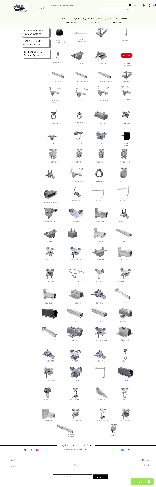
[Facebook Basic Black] (31, 450)
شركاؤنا (75, 464)
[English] (144, 5)
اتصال (13, 460)
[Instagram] (37, 450)
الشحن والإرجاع (144, 460)
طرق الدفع (144, 465)
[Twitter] (122, 450)
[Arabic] (149, 5)
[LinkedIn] (25, 450)
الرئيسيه (13, 466)
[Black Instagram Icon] (128, 450)
